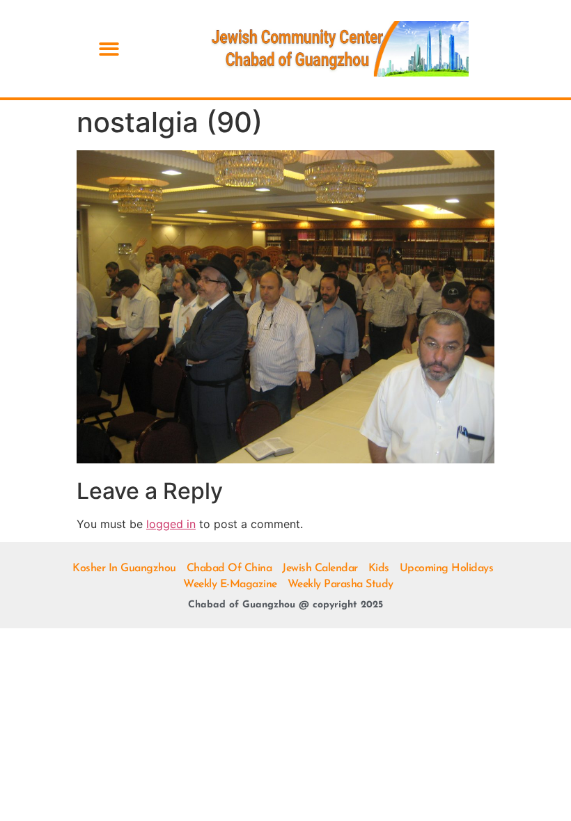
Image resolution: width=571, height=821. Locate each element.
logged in (171, 524)
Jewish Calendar (320, 568)
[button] (109, 49)
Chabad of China (229, 568)
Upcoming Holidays (447, 568)
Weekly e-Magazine (230, 584)
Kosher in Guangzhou (124, 568)
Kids (378, 568)
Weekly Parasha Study (340, 584)
